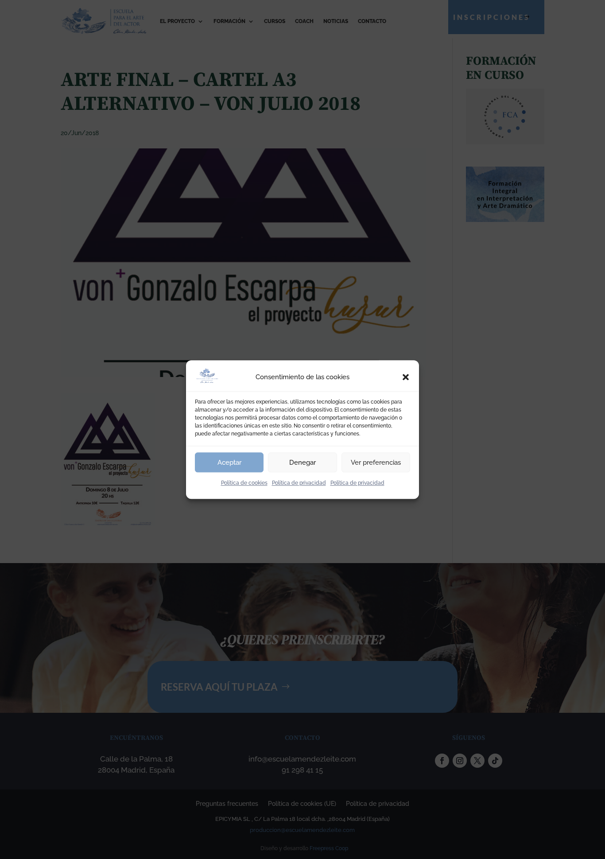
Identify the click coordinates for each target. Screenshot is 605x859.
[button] (405, 377)
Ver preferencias (376, 462)
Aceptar (229, 462)
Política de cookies (244, 483)
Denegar (302, 462)
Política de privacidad (299, 483)
